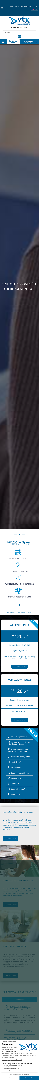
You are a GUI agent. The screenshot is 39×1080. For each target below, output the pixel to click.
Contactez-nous (19, 667)
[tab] (19, 999)
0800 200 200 (28, 41)
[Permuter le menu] (3, 42)
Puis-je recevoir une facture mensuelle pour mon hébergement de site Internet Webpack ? (18, 1007)
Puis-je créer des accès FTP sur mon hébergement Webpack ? (19, 1038)
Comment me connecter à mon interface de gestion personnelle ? (19, 1031)
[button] (2, 8)
